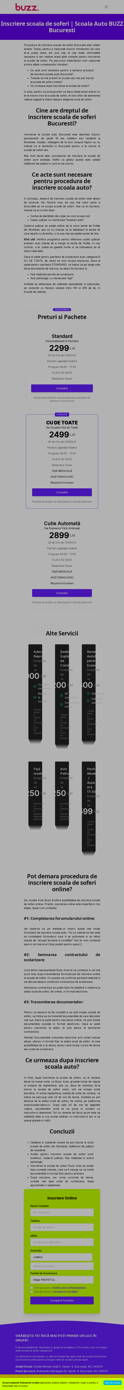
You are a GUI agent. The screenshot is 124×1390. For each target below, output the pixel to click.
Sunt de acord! (112, 1382)
